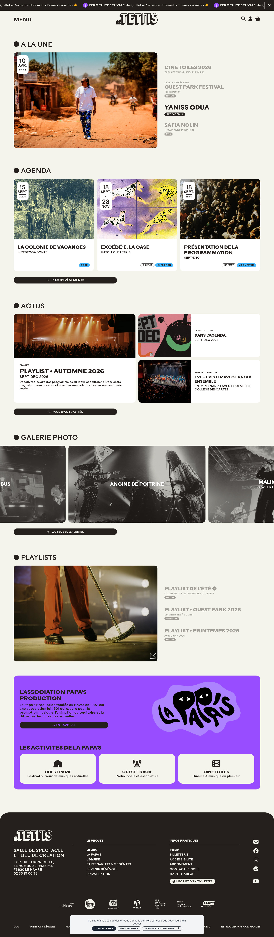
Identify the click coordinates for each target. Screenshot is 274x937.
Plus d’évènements (68, 280)
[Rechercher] (243, 18)
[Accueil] (137, 19)
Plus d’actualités (68, 412)
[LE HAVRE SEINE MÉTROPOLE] (90, 904)
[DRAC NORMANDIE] (161, 904)
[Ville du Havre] (66, 904)
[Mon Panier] (257, 18)
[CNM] (184, 904)
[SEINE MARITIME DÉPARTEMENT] (137, 904)
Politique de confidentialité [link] (162, 928)
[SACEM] (208, 904)
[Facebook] (256, 851)
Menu (23, 20)
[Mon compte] (250, 18)
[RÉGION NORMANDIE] (113, 904)
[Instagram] (256, 860)
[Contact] (256, 842)
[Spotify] (255, 869)
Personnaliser (129, 928)
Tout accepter (104, 928)
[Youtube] (256, 881)
